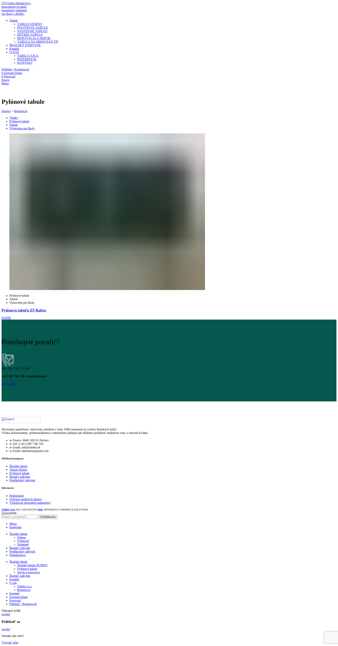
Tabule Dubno (18, 469)
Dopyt (5, 80)
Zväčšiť (6, 317)
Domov (6, 111)
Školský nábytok (19, 476)
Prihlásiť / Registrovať (23, 604)
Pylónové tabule (19, 473)
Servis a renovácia (28, 572)
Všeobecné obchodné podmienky (30, 502)
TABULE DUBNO (29, 24)
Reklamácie (16, 495)
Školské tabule (18, 466)
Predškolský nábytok (22, 480)
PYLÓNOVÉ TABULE (32, 27)
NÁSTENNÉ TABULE (32, 31)
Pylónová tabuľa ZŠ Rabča (24, 310)
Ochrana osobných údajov (25, 499)
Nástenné (23, 544)
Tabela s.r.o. (24, 586)
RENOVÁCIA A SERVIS (33, 38)
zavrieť (6, 614)
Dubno (21, 537)
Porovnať (15, 600)
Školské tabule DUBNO (32, 565)
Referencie (20, 111)
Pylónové (23, 541)
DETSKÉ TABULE (30, 34)
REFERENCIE (27, 59)
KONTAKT (25, 62)
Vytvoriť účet (10, 642)
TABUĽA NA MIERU (37, 41)
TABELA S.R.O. (28, 55)
